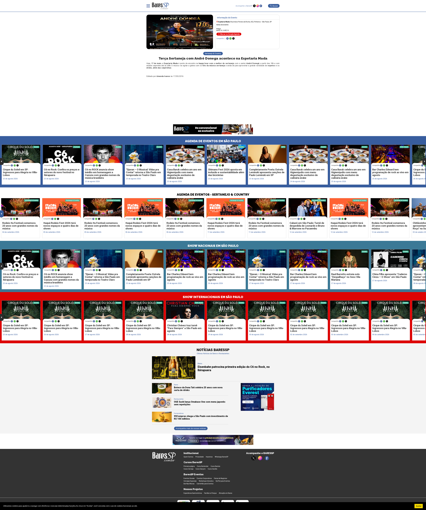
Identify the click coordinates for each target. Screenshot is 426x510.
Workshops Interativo (206, 481)
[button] (138, 506)
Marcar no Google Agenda (230, 34)
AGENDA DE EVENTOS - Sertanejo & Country (213, 194)
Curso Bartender (202, 466)
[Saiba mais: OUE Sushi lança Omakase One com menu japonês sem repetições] (162, 407)
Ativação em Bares (225, 493)
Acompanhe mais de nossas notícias (191, 428)
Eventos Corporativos (204, 478)
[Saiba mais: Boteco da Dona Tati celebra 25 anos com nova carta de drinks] (162, 393)
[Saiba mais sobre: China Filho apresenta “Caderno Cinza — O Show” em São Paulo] (390, 259)
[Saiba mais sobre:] (144, 155)
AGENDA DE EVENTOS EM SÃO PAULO (213, 141)
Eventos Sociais (189, 478)
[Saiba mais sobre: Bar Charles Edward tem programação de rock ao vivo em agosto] (390, 155)
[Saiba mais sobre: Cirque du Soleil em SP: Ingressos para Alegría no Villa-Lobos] (21, 155)
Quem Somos (188, 457)
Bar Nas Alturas (189, 484)
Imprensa (209, 457)
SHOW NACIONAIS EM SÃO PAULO (213, 246)
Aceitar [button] (418, 506)
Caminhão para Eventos (205, 484)
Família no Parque (210, 493)
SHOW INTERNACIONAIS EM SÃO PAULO (213, 297)
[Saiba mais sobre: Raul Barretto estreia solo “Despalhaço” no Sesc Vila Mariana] (349, 259)
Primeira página (189, 466)
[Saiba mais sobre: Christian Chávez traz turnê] (185, 311)
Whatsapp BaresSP (221, 457)
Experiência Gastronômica (193, 493)
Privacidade (199, 457)
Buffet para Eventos (223, 481)
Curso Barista (215, 466)
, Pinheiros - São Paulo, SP (251, 22)
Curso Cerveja (188, 469)
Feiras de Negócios (220, 478)
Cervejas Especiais (190, 481)
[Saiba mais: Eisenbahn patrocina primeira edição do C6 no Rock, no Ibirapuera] (173, 378)
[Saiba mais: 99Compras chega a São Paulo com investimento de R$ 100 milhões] (162, 421)
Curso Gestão (212, 469)
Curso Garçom (201, 469)
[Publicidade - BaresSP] (257, 397)
